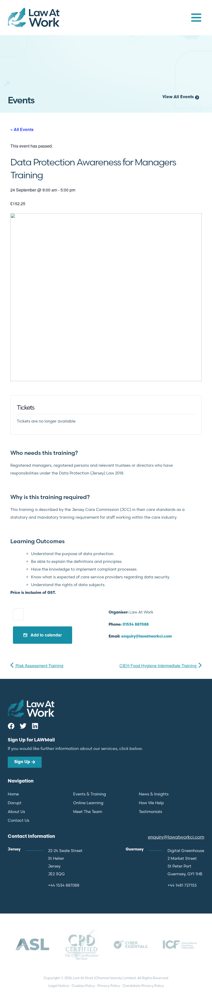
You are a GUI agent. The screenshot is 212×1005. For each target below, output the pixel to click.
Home (13, 794)
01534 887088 (136, 625)
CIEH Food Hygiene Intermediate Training (158, 666)
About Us (16, 811)
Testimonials (150, 811)
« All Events (22, 129)
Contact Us (18, 820)
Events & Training (89, 794)
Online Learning (88, 802)
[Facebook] (11, 726)
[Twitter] (23, 726)
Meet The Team (87, 811)
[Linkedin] (35, 726)
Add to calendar (45, 635)
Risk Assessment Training (38, 666)
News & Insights (154, 794)
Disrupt (14, 802)
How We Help (151, 802)
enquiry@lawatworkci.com (146, 637)
